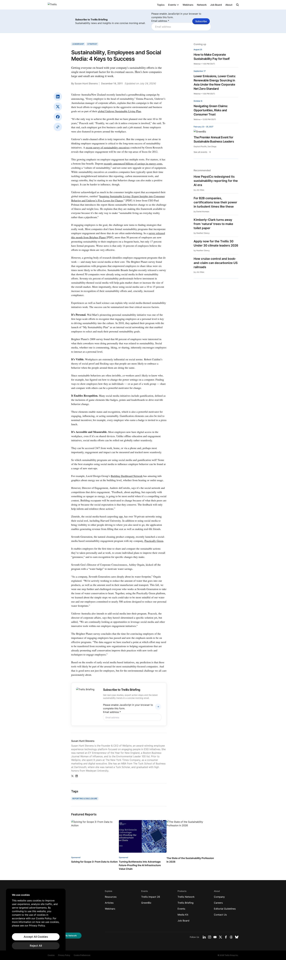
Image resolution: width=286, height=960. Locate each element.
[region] (36, 921)
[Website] (58, 127)
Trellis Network (186, 896)
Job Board (216, 4)
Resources (110, 896)
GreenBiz (146, 902)
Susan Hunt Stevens (86, 83)
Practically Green (153, 541)
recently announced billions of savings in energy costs (133, 163)
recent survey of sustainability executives (108, 147)
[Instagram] (209, 937)
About (228, 4)
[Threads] (231, 937)
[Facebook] (58, 117)
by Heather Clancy (202, 233)
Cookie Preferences (82, 955)
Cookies (51, 955)
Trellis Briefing (185, 902)
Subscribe (201, 21)
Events (172, 4)
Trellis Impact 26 (150, 896)
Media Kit (183, 914)
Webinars (188, 4)
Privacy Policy (64, 955)
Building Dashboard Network (127, 476)
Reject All (36, 945)
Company (219, 896)
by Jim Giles (199, 190)
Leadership (78, 44)
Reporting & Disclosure (84, 798)
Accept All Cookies (36, 936)
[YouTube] (215, 937)
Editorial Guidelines (225, 908)
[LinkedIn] (58, 96)
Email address (160, 20)
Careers (218, 902)
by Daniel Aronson (201, 211)
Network (202, 4)
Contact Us (220, 914)
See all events (200, 152)
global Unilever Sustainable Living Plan (119, 111)
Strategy (92, 44)
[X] (58, 107)
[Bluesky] (236, 937)
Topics (161, 4)
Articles (109, 902)
